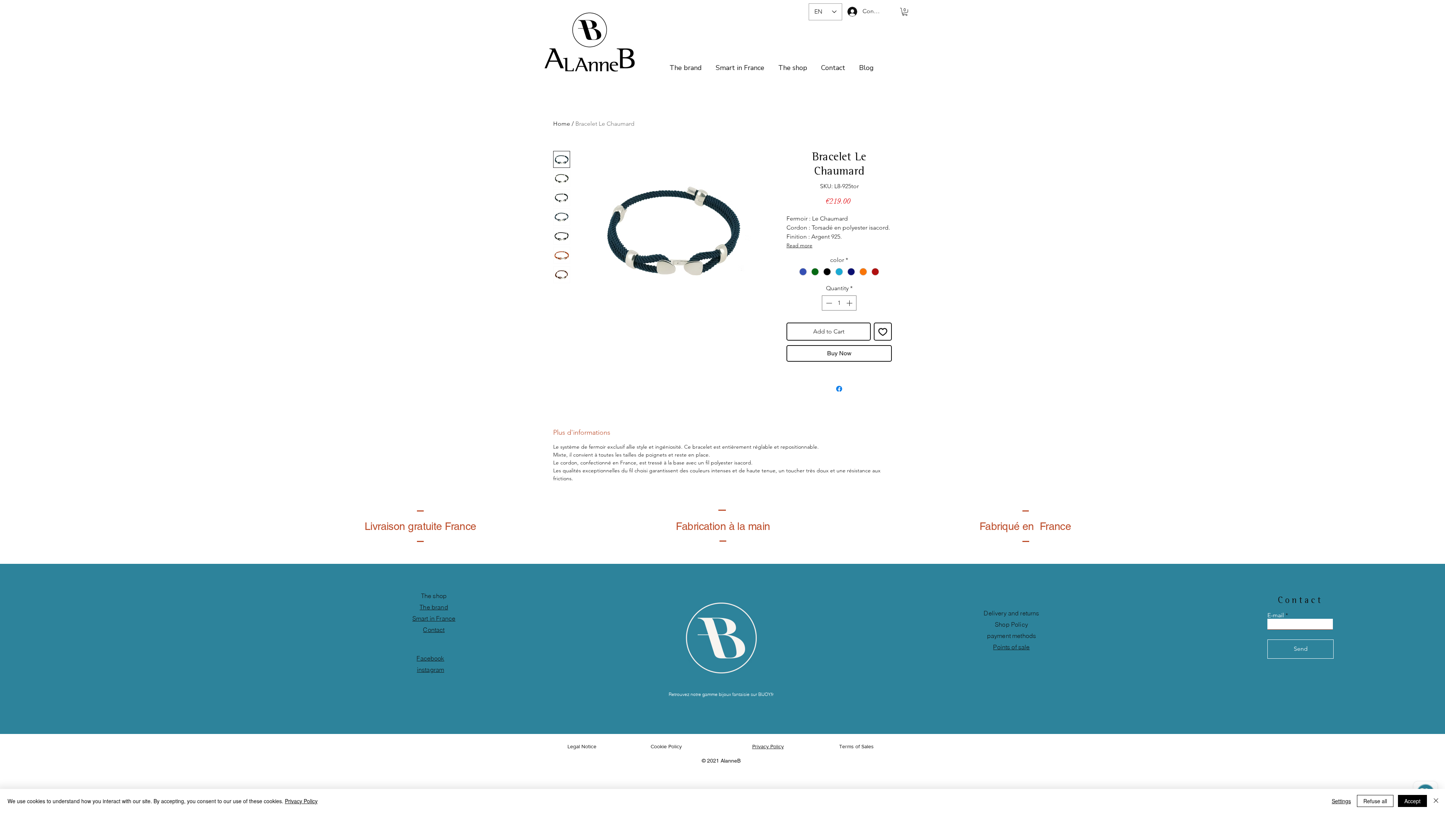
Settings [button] (1341, 801)
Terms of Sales (856, 746)
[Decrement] (828, 303)
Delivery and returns (1011, 613)
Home (561, 123)
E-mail (1275, 615)
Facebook (430, 658)
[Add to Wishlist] (883, 332)
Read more (799, 245)
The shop (434, 596)
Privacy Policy (301, 801)
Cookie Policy (667, 746)
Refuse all (1375, 801)
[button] (905, 12)
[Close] (1435, 801)
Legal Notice (581, 746)
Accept (1412, 801)
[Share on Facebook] (839, 388)
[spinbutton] (839, 303)
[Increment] (850, 303)
